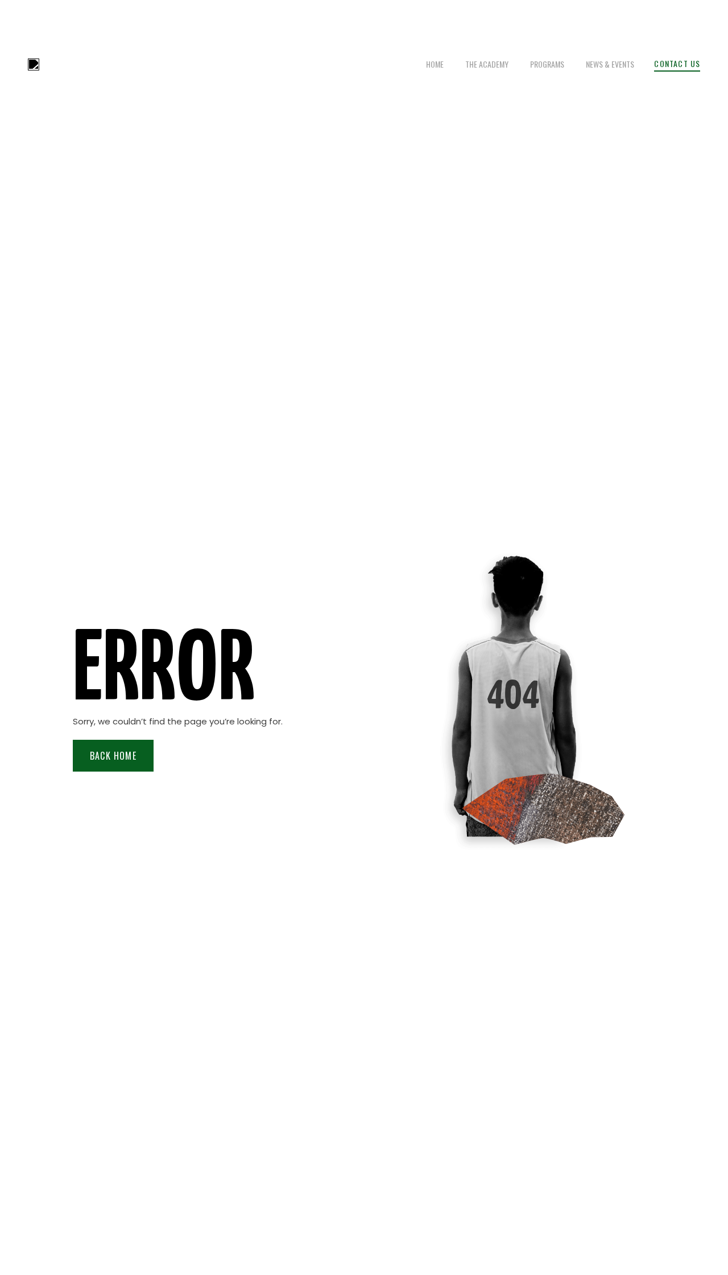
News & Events (610, 64)
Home (435, 64)
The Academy (486, 64)
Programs (547, 64)
